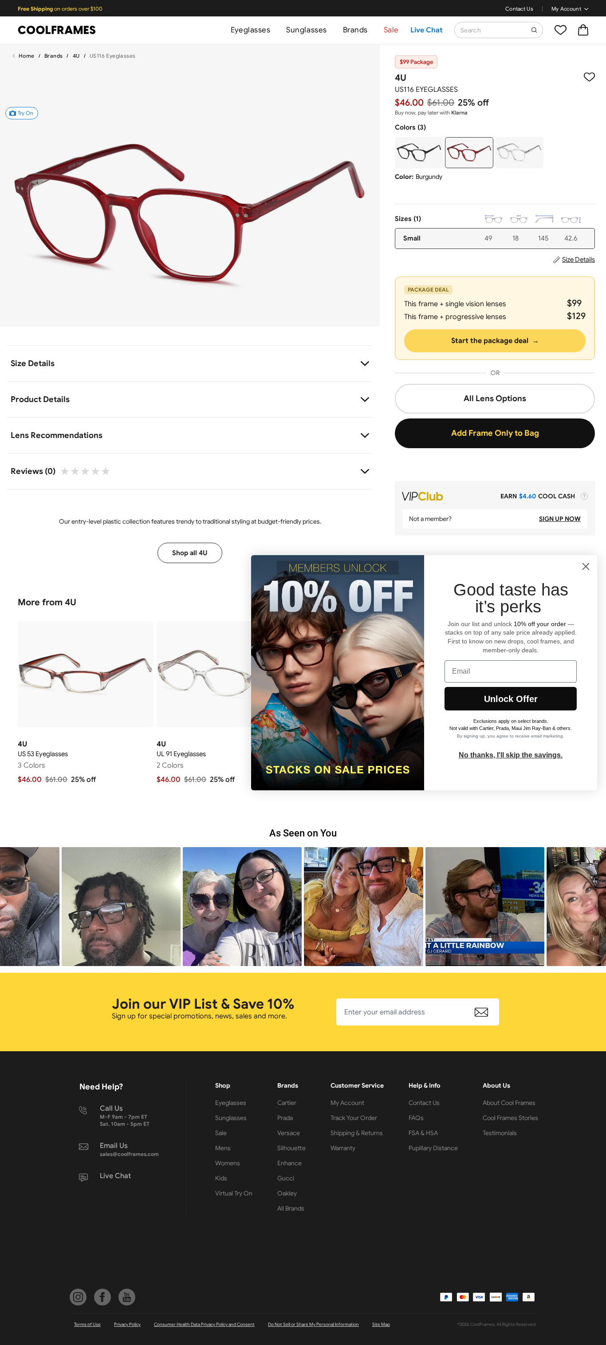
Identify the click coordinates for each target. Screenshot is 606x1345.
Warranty (343, 1148)
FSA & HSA (423, 1133)
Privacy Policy (127, 1324)
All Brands (290, 1208)
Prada (285, 1118)
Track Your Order (354, 1118)
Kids (221, 1178)
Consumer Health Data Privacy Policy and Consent (204, 1324)
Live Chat (426, 30)
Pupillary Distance (433, 1148)
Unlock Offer (511, 699)
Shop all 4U (190, 553)
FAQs (416, 1118)
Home (27, 55)
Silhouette (291, 1148)
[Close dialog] (586, 566)
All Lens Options (495, 398)
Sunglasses (306, 30)
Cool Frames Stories (510, 1118)
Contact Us (519, 8)
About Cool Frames (509, 1103)
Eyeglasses (250, 30)
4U (76, 55)
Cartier (286, 1103)
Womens (227, 1163)
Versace (288, 1133)
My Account (566, 8)
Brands (355, 30)
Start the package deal (495, 340)
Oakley (287, 1193)
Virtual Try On (233, 1193)
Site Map (381, 1324)
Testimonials (500, 1133)
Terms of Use (87, 1324)
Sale (391, 30)
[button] (121, 906)
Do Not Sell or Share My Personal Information (313, 1324)
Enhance (289, 1163)
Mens (223, 1148)
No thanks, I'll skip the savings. (511, 755)
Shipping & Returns (357, 1133)
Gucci (285, 1178)
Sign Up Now (560, 519)
